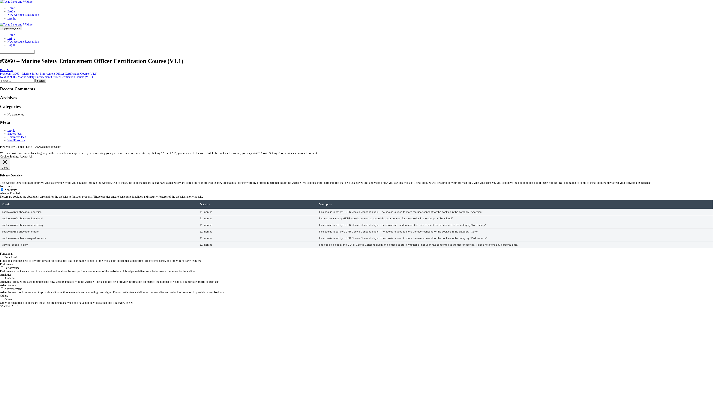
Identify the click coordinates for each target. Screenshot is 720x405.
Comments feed (17, 137)
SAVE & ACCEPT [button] (11, 306)
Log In (12, 18)
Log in (11, 130)
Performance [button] (7, 264)
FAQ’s (11, 11)
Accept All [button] (26, 156)
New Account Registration (23, 14)
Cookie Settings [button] (9, 156)
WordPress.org (16, 140)
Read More (6, 70)
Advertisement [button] (8, 285)
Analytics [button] (5, 274)
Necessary (10, 189)
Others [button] (4, 295)
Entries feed (15, 133)
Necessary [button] (6, 186)
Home (11, 8)
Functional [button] (6, 253)
